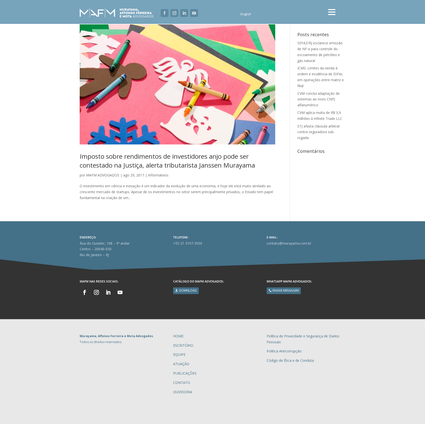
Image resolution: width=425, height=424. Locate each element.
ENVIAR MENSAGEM (286, 290)
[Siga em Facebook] (164, 13)
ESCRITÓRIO (183, 345)
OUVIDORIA (182, 392)
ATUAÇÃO (181, 363)
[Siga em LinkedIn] (184, 13)
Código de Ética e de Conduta (290, 360)
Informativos (158, 175)
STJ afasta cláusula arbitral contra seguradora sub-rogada (318, 132)
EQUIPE (179, 354)
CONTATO (181, 382)
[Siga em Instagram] (174, 13)
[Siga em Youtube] (194, 13)
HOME (178, 336)
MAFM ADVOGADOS (102, 175)
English (246, 14)
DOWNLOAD (188, 290)
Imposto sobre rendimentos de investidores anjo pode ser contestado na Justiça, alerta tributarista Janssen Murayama (167, 161)
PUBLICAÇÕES (185, 373)
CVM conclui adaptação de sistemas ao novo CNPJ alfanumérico (318, 99)
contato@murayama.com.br (289, 243)
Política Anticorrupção (284, 351)
